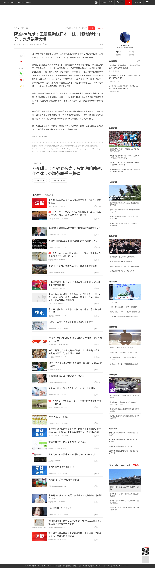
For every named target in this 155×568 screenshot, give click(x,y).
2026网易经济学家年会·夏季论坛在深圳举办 (124, 316)
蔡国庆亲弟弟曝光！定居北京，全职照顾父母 (125, 266)
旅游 (111, 465)
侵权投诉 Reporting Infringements (120, 566)
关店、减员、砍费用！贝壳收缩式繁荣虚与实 (125, 312)
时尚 (117, 465)
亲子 (128, 465)
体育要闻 (113, 128)
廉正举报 (106, 566)
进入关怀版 (27, 2)
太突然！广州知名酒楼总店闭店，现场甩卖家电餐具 (73, 266)
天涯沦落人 (37, 44)
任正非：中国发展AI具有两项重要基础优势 (124, 364)
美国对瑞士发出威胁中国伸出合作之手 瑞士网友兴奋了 (74, 241)
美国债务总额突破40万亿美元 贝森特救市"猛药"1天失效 (74, 228)
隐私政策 (81, 566)
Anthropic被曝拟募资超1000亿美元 (121, 348)
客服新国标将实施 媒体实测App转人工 (66, 375)
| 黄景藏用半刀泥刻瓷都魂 (121, 446)
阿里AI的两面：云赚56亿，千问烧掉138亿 (124, 352)
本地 (123, 465)
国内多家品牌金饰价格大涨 (61, 467)
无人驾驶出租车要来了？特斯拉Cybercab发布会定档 (73, 454)
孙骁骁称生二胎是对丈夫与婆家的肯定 (122, 257)
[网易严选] (110, 2)
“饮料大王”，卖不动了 (59, 417)
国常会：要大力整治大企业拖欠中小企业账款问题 (72, 388)
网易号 (22, 28)
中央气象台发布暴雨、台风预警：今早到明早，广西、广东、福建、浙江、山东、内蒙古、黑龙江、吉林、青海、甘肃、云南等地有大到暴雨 (75, 297)
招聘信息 (68, 566)
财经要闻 (113, 281)
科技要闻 (113, 327)
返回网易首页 (39, 180)
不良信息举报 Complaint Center (94, 566)
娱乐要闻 (113, 236)
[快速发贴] (21, 56)
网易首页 (6, 2)
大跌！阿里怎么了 (116, 302)
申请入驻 (99, 28)
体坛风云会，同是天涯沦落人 (125, 47)
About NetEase (48, 566)
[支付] (117, 2)
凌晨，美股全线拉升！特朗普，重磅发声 (123, 307)
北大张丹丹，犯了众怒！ (60, 508)
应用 (12, 2)
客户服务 (75, 566)
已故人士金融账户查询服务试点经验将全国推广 (71, 322)
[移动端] (96, 2)
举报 (101, 44)
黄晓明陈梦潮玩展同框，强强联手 (121, 261)
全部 (138, 61)
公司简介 (56, 566)
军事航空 (136, 465)
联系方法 (62, 566)
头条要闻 (113, 182)
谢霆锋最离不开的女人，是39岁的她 (122, 271)
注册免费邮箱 (137, 2)
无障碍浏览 (19, 2)
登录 (128, 2)
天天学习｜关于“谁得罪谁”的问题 (64, 479)
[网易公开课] (103, 2)
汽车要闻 (113, 375)
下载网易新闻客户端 (58, 180)
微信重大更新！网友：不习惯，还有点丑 (67, 442)
